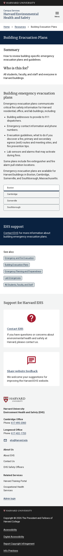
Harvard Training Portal (15, 481)
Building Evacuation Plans (16, 265)
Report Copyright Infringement (19, 543)
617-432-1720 (18, 433)
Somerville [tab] (12, 201)
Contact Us (9, 461)
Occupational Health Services (14, 489)
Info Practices (11, 550)
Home (7, 26)
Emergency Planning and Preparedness (23, 271)
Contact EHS (11, 232)
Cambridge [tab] (12, 194)
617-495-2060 (18, 422)
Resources (20, 26)
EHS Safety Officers (14, 467)
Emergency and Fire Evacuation (19, 258)
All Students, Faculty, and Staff (19, 285)
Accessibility (10, 529)
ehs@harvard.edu (19, 440)
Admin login (10, 498)
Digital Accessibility (14, 536)
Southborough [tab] (14, 207)
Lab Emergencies (13, 278)
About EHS (9, 455)
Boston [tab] (10, 188)
